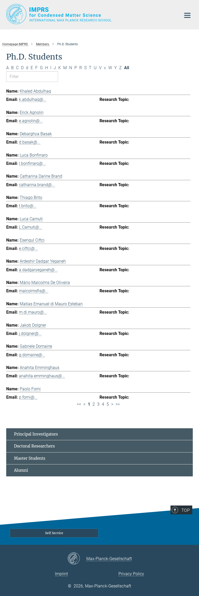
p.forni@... (28, 397)
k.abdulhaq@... (32, 99)
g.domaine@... (32, 354)
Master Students (29, 458)
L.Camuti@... (30, 227)
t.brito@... (28, 205)
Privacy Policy (131, 573)
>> (118, 404)
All (126, 67)
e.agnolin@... (31, 120)
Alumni (21, 470)
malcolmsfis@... (33, 290)
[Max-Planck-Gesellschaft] (76, 559)
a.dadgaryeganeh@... (38, 269)
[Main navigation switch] (187, 15)
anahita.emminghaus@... (42, 375)
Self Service (54, 533)
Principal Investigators (36, 434)
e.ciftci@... (28, 248)
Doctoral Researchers (34, 446)
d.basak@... (29, 142)
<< (79, 404)
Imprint (61, 573)
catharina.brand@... (37, 184)
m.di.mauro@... (33, 312)
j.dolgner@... (30, 333)
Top (185, 510)
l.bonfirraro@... (32, 163)
